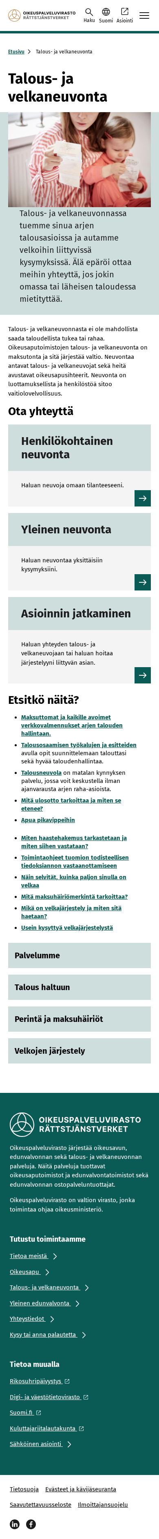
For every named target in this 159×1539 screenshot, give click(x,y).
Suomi (106, 21)
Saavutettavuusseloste (40, 1504)
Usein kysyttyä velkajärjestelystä (67, 927)
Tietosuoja (24, 1489)
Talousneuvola (41, 772)
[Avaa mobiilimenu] (144, 15)
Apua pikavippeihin (48, 820)
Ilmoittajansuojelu (103, 1504)
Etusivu (16, 52)
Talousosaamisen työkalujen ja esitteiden (79, 745)
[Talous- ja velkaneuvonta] (41, 15)
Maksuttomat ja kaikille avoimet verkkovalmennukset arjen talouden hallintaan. (72, 725)
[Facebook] (31, 1524)
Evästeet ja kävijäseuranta (80, 1489)
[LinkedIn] (15, 1524)
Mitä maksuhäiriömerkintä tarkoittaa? (74, 896)
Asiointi (125, 21)
